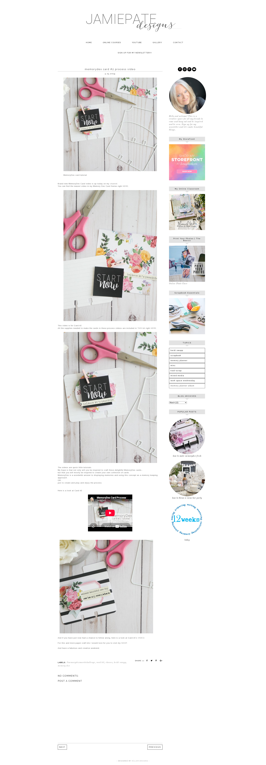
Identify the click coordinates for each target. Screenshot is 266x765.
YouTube (137, 43)
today (187, 540)
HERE (125, 186)
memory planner (179, 361)
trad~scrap (176, 371)
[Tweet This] (152, 661)
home (89, 43)
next (62, 747)
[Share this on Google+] (161, 661)
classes (109, 662)
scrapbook (176, 356)
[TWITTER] (194, 69)
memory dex (64, 666)
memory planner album (182, 386)
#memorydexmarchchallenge (81, 662)
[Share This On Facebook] (147, 661)
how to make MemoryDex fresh (187, 456)
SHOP (124, 643)
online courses (112, 43)
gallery (157, 43)
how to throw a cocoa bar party (187, 498)
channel (113, 184)
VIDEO (141, 638)
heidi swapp (120, 662)
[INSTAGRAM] (185, 69)
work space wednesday (183, 381)
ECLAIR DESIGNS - (140, 761)
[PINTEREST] (189, 69)
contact (178, 43)
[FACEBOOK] (180, 69)
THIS (139, 328)
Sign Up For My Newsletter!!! (135, 53)
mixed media (177, 376)
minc (173, 365)
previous (155, 747)
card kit (100, 662)
